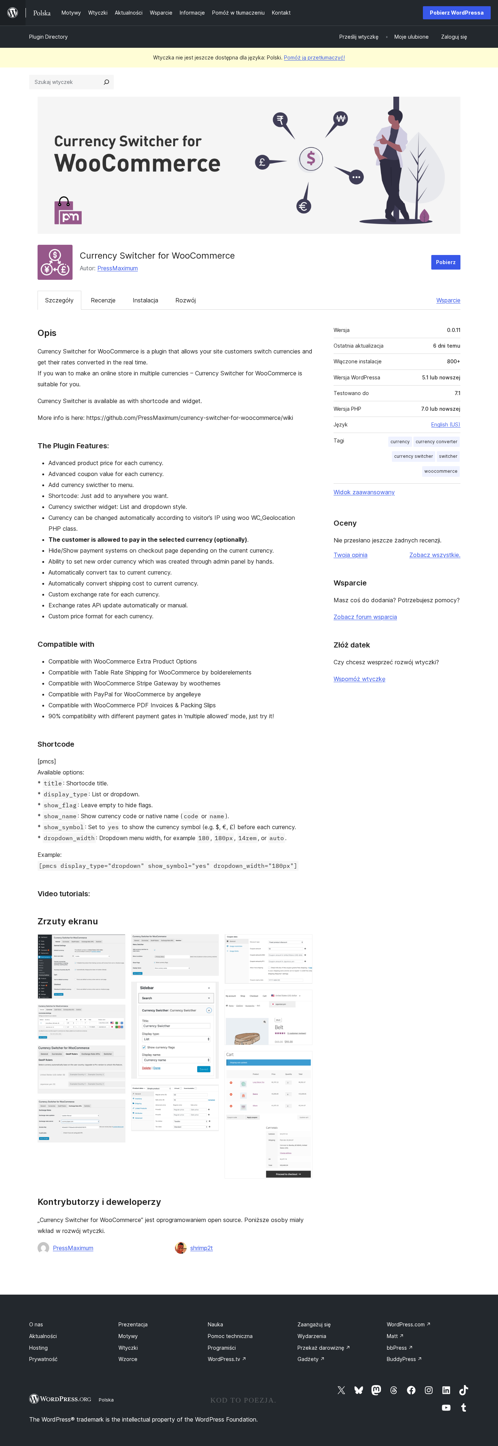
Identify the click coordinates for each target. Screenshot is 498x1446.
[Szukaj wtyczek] (106, 82)
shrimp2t (201, 1248)
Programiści (222, 1348)
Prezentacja (133, 1324)
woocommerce (441, 471)
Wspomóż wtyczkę (359, 679)
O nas (36, 1324)
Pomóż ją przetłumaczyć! (314, 57)
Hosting (38, 1348)
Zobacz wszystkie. (434, 554)
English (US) (445, 424)
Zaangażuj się (314, 1324)
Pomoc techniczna (230, 1336)
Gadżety (311, 1359)
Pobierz (446, 262)
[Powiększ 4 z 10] (115, 1109)
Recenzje (103, 300)
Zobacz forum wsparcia (365, 616)
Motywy (128, 1336)
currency (400, 441)
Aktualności (43, 1336)
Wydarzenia (311, 1336)
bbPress (400, 1348)
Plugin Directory (48, 37)
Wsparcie (448, 300)
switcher (448, 456)
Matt (395, 1336)
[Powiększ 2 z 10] (115, 1014)
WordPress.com (409, 1324)
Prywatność (43, 1359)
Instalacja (145, 300)
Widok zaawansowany (364, 492)
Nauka (215, 1324)
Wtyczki (128, 1348)
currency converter (437, 441)
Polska (106, 1400)
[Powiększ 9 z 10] (302, 999)
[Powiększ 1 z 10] (115, 944)
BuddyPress (404, 1359)
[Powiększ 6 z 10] (209, 991)
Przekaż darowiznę (323, 1348)
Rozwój (185, 300)
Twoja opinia (350, 554)
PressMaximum (117, 268)
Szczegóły (59, 300)
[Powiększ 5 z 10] (209, 944)
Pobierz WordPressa (457, 12)
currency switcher (413, 456)
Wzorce (127, 1359)
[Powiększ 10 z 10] (302, 1060)
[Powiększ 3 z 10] (115, 1055)
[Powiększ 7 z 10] (209, 1094)
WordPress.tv (227, 1359)
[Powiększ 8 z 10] (302, 944)
